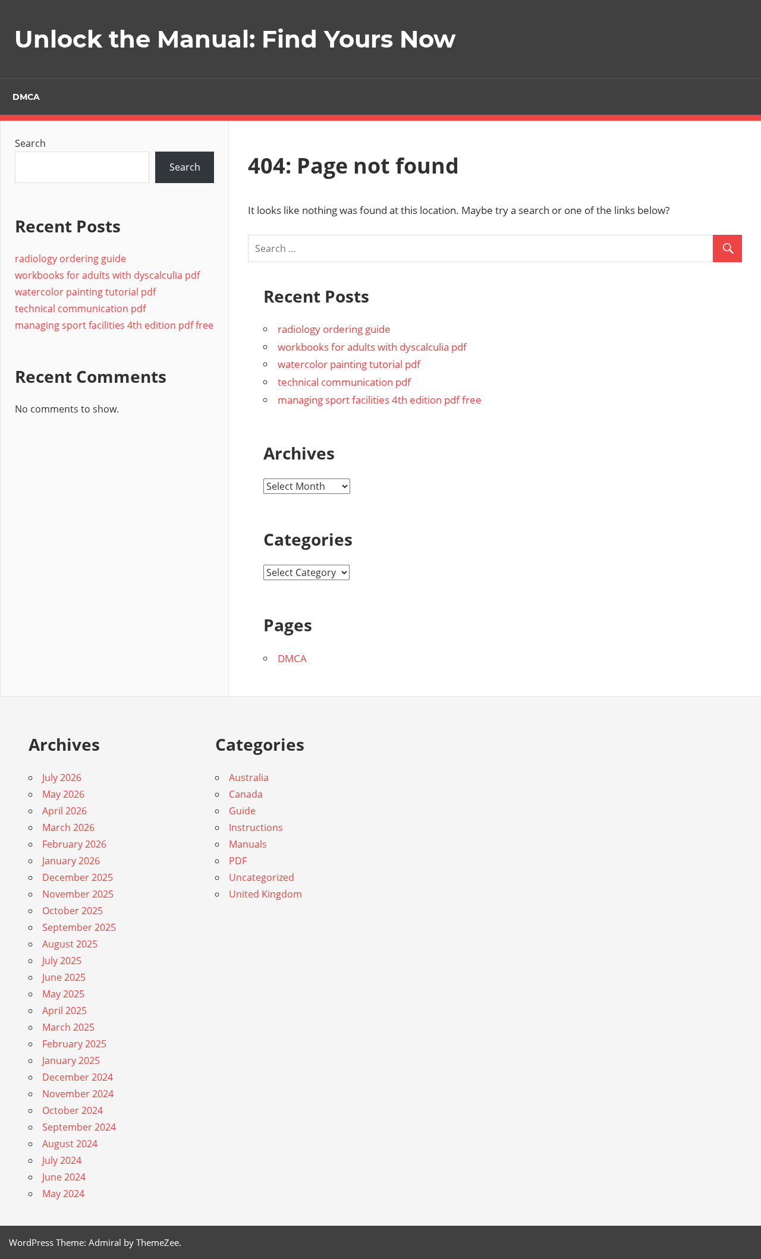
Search (30, 143)
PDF (238, 860)
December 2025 (77, 877)
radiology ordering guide (334, 329)
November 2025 (78, 894)
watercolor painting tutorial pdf (349, 364)
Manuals (248, 844)
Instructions (256, 827)
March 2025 (68, 1027)
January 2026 (71, 860)
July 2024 (61, 1160)
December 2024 (77, 1077)
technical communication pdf (344, 382)
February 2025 (74, 1043)
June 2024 (64, 1177)
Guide (242, 810)
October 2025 (72, 910)
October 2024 (72, 1110)
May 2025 (63, 993)
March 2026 (68, 827)
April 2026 (64, 810)
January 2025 (71, 1060)
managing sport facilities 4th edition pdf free (380, 400)
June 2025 (64, 977)
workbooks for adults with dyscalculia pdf (372, 347)
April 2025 (64, 1010)
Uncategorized (261, 877)
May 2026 (63, 794)
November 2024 (78, 1093)
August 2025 (70, 943)
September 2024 (79, 1127)
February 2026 (74, 844)
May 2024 (63, 1193)
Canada (246, 794)
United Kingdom (265, 894)
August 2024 (70, 1143)
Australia (249, 777)
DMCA (26, 97)
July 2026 (61, 777)
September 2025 (79, 927)
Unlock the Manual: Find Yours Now (234, 38)
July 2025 (61, 960)
